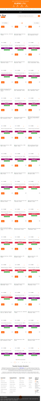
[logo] (3, 15)
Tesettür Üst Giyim (13, 387)
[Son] (30, 362)
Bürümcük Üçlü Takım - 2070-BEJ (6, 267)
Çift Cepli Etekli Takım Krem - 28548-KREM (7, 184)
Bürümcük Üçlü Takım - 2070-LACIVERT (20, 267)
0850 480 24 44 (37, 393)
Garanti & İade (3, 387)
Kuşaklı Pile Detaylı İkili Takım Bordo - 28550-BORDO (34, 239)
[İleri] (28, 362)
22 (22, 362)
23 (24, 362)
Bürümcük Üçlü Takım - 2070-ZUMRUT (34, 267)
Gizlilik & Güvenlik (4, 389)
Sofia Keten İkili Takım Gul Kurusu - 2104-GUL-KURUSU (20, 239)
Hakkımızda (3, 380)
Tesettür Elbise (12, 382)
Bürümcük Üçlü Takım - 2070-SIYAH (6, 45)
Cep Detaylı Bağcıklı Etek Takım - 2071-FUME (34, 184)
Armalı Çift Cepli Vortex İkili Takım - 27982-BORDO (34, 295)
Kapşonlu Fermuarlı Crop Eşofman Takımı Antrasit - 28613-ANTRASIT (34, 128)
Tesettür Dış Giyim (13, 389)
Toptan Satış (21, 380)
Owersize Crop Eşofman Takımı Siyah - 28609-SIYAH (34, 45)
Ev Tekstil (11, 392)
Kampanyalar (21, 382)
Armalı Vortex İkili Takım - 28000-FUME (7, 156)
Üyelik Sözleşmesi (4, 384)
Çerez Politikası (3, 392)
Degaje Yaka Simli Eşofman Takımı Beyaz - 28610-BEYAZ (7, 350)
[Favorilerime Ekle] (12, 26)
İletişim (20, 387)
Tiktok (30, 384)
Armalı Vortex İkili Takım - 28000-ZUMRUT (20, 156)
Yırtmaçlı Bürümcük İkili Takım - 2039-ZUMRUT (20, 295)
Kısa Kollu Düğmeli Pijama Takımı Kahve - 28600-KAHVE (34, 100)
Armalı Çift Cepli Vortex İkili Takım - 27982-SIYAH (20, 184)
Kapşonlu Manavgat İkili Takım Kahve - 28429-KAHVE (20, 100)
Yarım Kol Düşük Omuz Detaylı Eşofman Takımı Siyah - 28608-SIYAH (7, 239)
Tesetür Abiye (12, 380)
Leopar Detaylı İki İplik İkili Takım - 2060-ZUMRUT (20, 128)
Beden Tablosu (21, 384)
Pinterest (30, 387)
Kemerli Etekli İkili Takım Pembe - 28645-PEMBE (7, 295)
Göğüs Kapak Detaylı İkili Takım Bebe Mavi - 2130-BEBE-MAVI (7, 100)
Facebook (30, 380)
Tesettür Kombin (12, 384)
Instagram (30, 382)
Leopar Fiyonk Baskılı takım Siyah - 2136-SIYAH (34, 350)
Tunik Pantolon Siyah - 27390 (19, 350)
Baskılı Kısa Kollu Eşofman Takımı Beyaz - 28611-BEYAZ (7, 128)
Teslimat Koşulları (4, 382)
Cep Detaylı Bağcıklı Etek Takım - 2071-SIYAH (20, 45)
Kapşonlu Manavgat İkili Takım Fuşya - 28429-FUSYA (34, 156)
